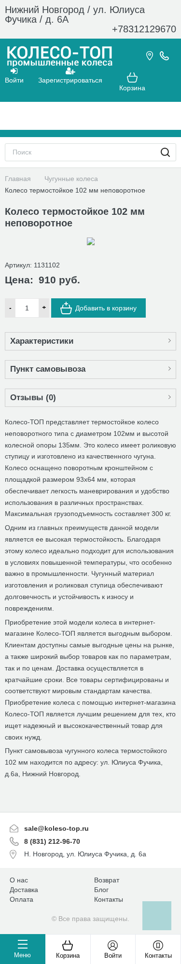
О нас (19, 880)
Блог (101, 890)
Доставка (24, 890)
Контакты (108, 899)
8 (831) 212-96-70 (52, 841)
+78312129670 (144, 29)
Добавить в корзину (106, 308)
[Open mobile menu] (91, 116)
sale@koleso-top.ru (56, 828)
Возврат (106, 880)
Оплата (21, 899)
